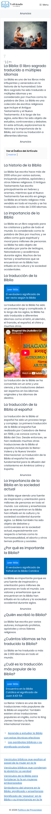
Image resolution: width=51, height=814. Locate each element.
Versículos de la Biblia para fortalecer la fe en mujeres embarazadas (21, 779)
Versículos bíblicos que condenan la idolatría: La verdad (25, 769)
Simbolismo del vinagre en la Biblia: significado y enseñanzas (23, 789)
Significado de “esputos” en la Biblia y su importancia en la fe (23, 797)
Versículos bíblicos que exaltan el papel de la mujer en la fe (25, 761)
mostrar (12, 154)
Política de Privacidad (29, 809)
